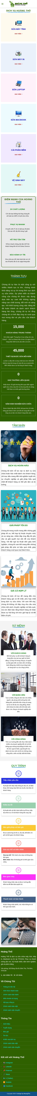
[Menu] (2, 4)
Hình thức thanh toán (10, 991)
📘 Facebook (8, 1086)
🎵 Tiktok (6, 1074)
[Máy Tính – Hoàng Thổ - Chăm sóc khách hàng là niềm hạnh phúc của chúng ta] (18, 4)
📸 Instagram (8, 1063)
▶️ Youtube (7, 1082)
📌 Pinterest (7, 1070)
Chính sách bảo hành (10, 994)
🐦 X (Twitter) (8, 1078)
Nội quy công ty (8, 1002)
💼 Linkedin (7, 1067)
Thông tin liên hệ (9, 987)
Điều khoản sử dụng (10, 998)
